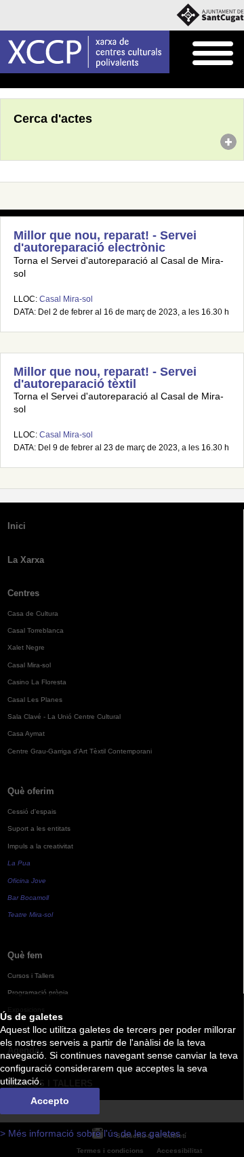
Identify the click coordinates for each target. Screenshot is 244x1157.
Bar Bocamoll (28, 897)
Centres (23, 593)
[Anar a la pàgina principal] (84, 52)
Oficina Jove (26, 880)
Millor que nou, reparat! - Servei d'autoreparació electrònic (105, 241)
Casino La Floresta (36, 682)
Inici (7, 81)
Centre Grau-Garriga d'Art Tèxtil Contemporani (79, 751)
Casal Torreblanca (35, 630)
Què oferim (30, 791)
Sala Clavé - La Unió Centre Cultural (64, 716)
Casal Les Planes (34, 699)
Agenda (37, 81)
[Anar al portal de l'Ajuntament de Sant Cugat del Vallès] (210, 15)
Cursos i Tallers (30, 975)
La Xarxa (25, 560)
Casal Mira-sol (66, 299)
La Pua (18, 863)
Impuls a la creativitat (40, 846)
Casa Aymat (26, 733)
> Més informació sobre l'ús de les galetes (90, 1134)
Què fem (25, 955)
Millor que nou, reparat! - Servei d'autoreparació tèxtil (105, 378)
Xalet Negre (26, 647)
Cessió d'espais (31, 811)
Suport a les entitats (38, 828)
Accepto (49, 1101)
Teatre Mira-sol (30, 914)
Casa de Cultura (32, 613)
